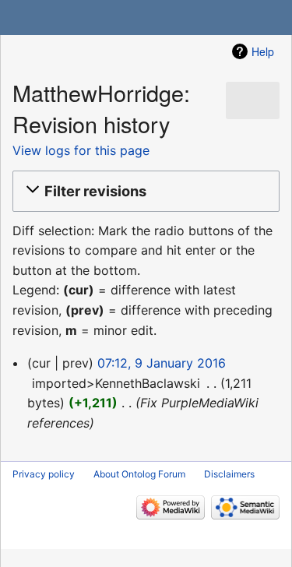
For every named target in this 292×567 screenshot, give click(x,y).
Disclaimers (229, 474)
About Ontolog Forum (139, 474)
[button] (143, 191)
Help (263, 51)
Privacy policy (43, 474)
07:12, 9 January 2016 (161, 363)
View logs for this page (81, 150)
